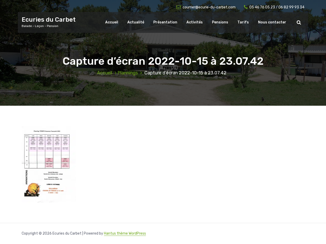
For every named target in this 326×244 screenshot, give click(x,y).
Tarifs (243, 22)
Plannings (127, 73)
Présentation (165, 22)
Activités (194, 22)
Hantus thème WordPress (125, 233)
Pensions (220, 22)
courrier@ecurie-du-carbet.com (209, 7)
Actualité (135, 22)
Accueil (111, 22)
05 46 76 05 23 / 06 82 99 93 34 (276, 7)
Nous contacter (272, 22)
